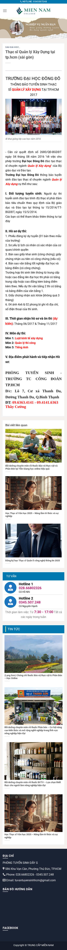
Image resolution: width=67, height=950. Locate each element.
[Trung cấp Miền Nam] (33, 10)
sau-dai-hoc (12, 47)
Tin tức (14, 629)
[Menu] (5, 10)
